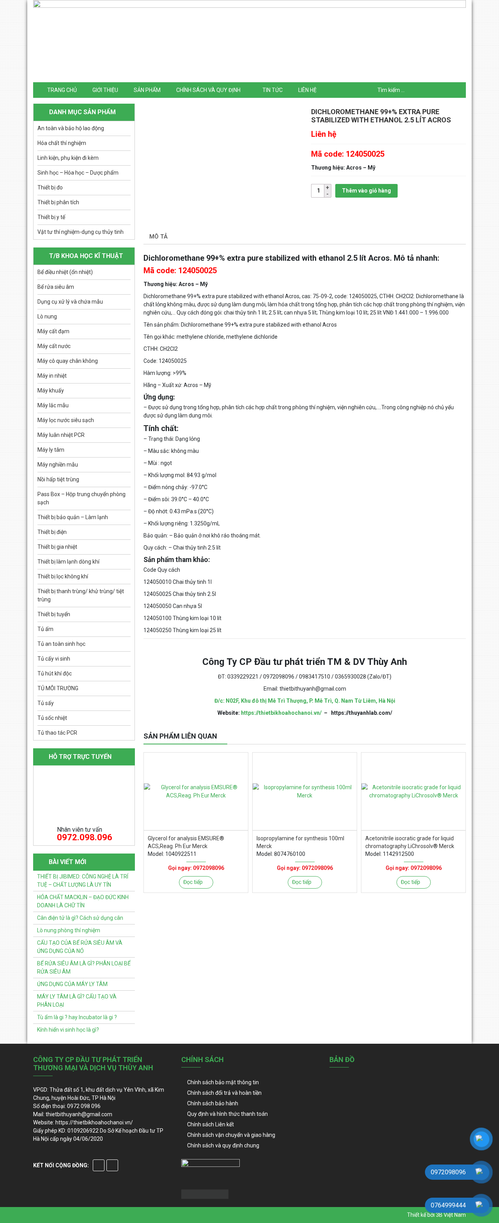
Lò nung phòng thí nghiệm (68, 930)
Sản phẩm (147, 90)
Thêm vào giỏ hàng (366, 190)
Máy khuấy (50, 390)
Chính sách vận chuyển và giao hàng (231, 1135)
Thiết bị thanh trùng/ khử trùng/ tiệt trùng (80, 595)
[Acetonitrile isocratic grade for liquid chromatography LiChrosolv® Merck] (413, 791)
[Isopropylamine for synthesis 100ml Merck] (305, 791)
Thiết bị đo (50, 187)
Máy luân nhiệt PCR (61, 435)
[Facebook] (98, 1165)
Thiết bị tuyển (53, 614)
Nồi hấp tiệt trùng (58, 479)
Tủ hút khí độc (54, 673)
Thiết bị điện (52, 532)
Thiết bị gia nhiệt (57, 547)
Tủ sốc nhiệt (52, 718)
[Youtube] (112, 1165)
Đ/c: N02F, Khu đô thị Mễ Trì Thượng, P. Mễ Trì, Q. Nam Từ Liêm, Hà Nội (304, 701)
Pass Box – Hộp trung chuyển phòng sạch (81, 498)
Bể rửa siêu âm (55, 287)
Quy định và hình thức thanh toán (227, 1114)
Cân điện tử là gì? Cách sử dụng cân (80, 918)
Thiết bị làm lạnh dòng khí (68, 561)
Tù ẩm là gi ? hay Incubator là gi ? (77, 1017)
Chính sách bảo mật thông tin (223, 1082)
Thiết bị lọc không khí (62, 576)
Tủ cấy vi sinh (53, 659)
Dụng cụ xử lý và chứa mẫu (70, 302)
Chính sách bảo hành (212, 1103)
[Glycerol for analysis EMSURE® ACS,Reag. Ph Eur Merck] (196, 791)
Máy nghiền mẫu (57, 464)
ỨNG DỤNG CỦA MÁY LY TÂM (72, 984)
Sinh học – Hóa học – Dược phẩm (78, 173)
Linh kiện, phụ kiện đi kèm (68, 158)
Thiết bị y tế (51, 217)
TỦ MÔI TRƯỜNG (57, 688)
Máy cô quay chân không (67, 361)
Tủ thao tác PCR (57, 733)
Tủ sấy (45, 703)
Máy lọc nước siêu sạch (65, 420)
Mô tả (158, 236)
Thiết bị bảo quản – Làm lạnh (72, 517)
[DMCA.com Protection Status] (204, 1194)
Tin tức (272, 90)
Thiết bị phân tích (58, 202)
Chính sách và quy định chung (223, 1145)
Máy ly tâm (50, 450)
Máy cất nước (54, 346)
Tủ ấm (45, 629)
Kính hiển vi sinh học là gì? (68, 1030)
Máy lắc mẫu (53, 405)
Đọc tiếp (193, 882)
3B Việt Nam (451, 1215)
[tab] (158, 237)
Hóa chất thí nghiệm (61, 143)
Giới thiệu (105, 90)
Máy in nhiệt (52, 376)
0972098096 (208, 868)
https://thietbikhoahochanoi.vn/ (281, 713)
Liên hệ (307, 90)
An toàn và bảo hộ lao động (70, 128)
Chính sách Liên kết (210, 1124)
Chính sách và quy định (208, 90)
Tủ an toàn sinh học (61, 644)
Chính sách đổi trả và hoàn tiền (224, 1093)
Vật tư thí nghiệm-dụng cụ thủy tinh (80, 232)
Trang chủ (62, 90)
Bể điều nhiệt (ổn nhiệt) (65, 272)
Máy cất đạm (53, 331)
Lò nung (47, 316)
